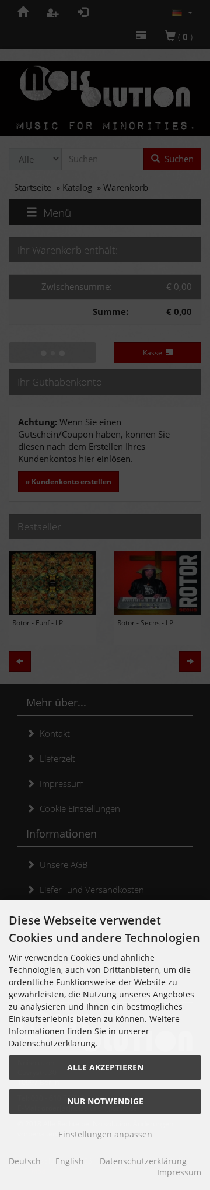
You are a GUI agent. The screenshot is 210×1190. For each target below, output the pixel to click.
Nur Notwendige (105, 1101)
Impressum (179, 1172)
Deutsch (25, 1161)
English (69, 1161)
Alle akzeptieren (105, 1067)
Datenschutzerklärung (143, 1161)
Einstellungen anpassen (105, 1134)
